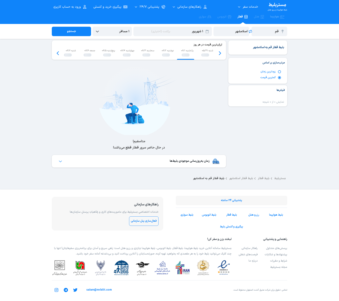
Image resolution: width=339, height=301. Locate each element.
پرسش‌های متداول (276, 248)
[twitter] (75, 290)
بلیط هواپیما (276, 215)
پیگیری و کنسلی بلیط (231, 227)
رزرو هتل (253, 215)
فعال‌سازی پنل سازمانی (144, 221)
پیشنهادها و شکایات (276, 255)
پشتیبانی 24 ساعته (231, 200)
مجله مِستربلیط (278, 267)
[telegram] (66, 290)
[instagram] (56, 290)
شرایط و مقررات (278, 261)
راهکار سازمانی (249, 248)
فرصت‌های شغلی (248, 255)
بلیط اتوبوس (209, 215)
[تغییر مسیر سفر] (250, 31)
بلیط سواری (186, 215)
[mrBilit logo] (277, 7)
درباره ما (253, 261)
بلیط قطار (231, 215)
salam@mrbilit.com (99, 290)
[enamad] (223, 267)
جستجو (71, 31)
